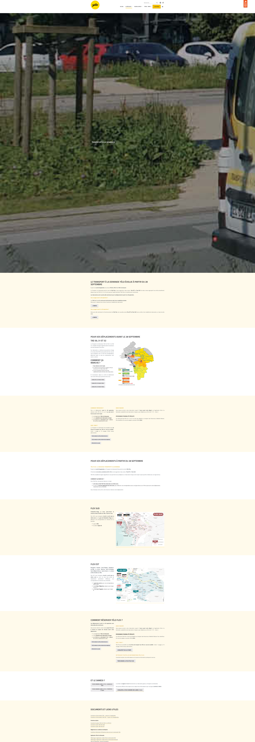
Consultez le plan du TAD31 (98, 383)
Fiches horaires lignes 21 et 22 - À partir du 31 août (102, 689)
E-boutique (156, 6)
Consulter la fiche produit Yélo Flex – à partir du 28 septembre (105, 717)
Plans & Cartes (137, 6)
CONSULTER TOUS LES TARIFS (124, 650)
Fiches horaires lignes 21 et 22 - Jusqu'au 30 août (102, 684)
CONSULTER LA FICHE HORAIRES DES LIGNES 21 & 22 (129, 690)
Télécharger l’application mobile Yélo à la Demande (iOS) (103, 738)
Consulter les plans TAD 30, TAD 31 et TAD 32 (101, 723)
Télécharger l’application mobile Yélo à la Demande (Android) (104, 739)
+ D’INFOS (94, 306)
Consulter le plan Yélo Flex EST (97, 726)
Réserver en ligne (96, 443)
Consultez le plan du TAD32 (98, 386)
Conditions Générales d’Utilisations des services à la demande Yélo (105, 732)
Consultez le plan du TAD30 (98, 379)
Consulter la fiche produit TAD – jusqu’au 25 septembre (103, 715)
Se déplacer (128, 6)
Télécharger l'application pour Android (101, 439)
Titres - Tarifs (147, 6)
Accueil (121, 6)
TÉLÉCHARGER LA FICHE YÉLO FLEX (125, 661)
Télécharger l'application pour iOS (100, 436)
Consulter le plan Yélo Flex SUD (98, 724)
